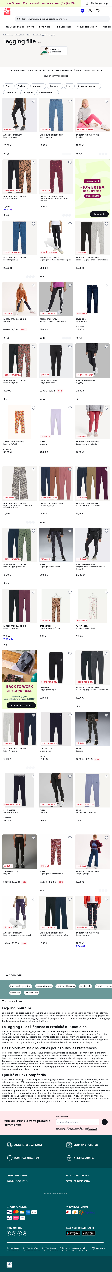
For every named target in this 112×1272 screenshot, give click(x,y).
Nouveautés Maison (87, 26)
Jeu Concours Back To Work (20, 26)
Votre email (62, 1116)
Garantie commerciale (32, 1251)
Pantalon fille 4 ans (66, 986)
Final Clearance (63, 26)
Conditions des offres (30, 1248)
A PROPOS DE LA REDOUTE (17, 1175)
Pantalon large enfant (20, 986)
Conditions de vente (49, 1248)
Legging (52, 35)
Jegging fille (85, 986)
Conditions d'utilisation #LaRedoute (75, 1251)
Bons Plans (44, 26)
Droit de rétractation (51, 1251)
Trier (8, 86)
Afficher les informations (56, 1193)
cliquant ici (92, 1130)
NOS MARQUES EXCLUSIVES (17, 1181)
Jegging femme (44, 986)
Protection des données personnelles (73, 1248)
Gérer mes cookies (13, 1251)
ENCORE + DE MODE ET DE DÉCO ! (78, 1181)
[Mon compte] (90, 10)
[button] (105, 10)
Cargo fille (15, 992)
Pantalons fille (31, 992)
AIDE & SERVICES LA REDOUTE (77, 1175)
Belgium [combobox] (99, 1248)
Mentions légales (13, 1248)
